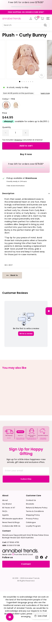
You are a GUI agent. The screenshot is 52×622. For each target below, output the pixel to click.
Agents (5, 515)
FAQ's (4, 511)
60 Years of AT (8, 507)
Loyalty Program (33, 526)
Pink (6, 105)
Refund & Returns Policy (36, 507)
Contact (26, 564)
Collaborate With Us (11, 526)
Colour (8, 99)
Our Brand (6, 504)
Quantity (6, 127)
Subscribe (26, 479)
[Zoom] (41, 75)
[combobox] (26, 25)
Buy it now (26, 154)
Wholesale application (12, 518)
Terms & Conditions (35, 511)
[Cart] (42, 18)
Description (8, 193)
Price (4, 113)
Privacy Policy (32, 518)
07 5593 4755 (10, 542)
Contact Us (31, 500)
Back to (14, 275)
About (5, 500)
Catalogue (31, 522)
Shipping (18, 140)
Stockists (30, 504)
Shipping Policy (33, 515)
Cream (16, 105)
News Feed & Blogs (11, 522)
